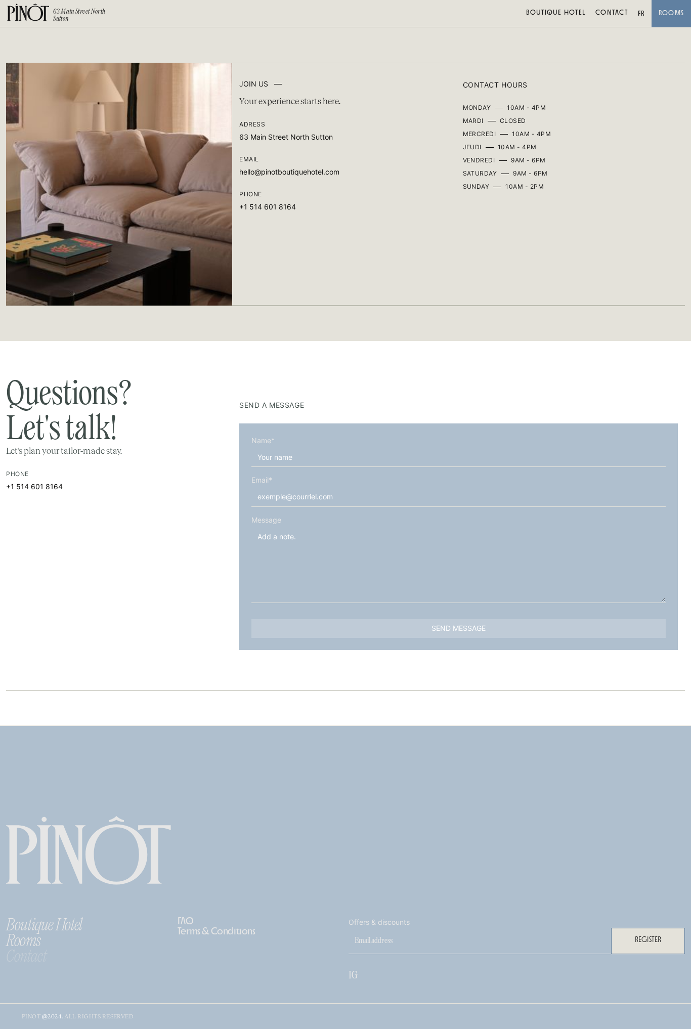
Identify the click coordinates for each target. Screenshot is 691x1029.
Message (266, 520)
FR (641, 14)
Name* (263, 441)
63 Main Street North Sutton (286, 137)
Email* (261, 480)
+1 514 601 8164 (267, 207)
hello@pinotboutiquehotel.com (289, 172)
